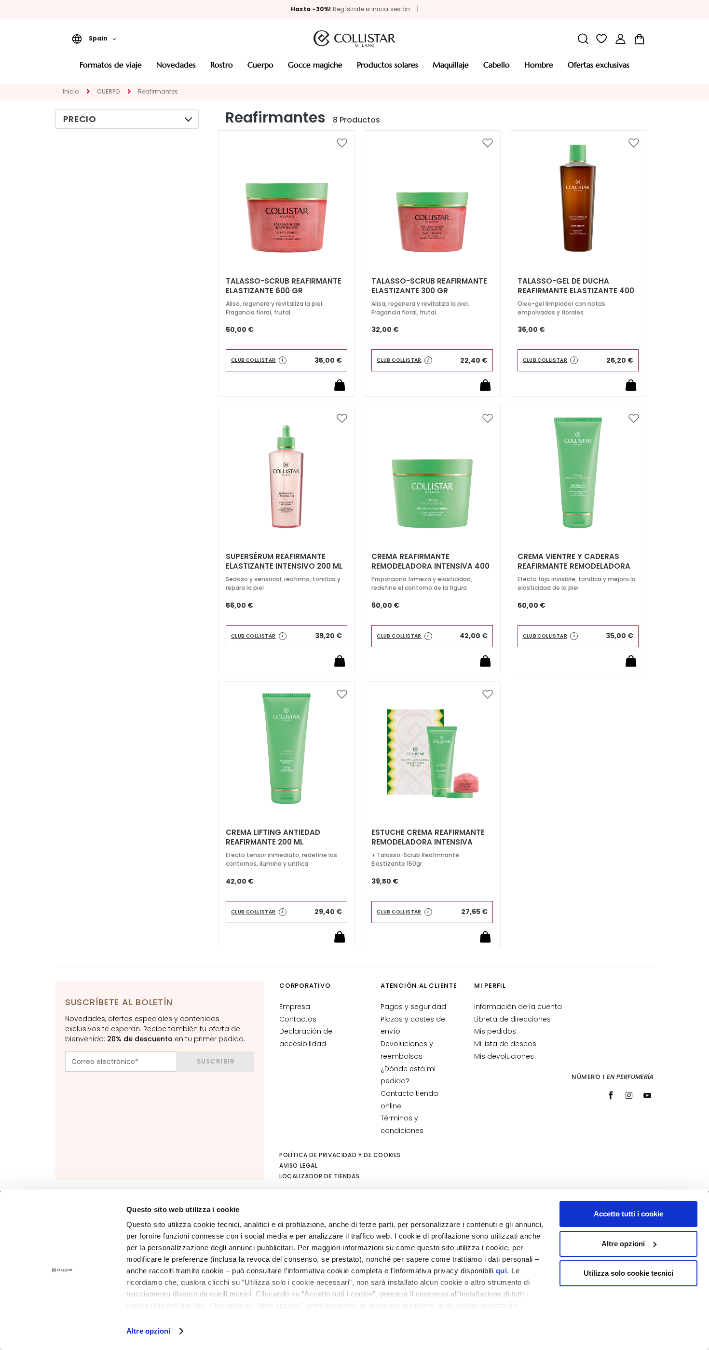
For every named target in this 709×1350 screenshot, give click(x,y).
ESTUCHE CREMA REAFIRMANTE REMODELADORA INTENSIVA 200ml (428, 842)
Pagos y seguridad (413, 1006)
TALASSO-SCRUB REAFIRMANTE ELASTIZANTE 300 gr (429, 286)
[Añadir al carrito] (339, 385)
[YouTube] (647, 1095)
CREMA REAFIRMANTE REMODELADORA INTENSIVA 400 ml (430, 566)
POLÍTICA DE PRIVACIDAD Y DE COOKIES (340, 1155)
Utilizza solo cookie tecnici (628, 1273)
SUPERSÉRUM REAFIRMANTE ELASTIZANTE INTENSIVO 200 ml (284, 561)
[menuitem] (110, 68)
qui (501, 1271)
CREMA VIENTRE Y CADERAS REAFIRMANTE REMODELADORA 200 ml (574, 566)
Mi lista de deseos (505, 1044)
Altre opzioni (148, 1331)
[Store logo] (354, 38)
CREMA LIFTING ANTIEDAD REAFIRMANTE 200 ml (273, 837)
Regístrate (348, 9)
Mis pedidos (495, 1031)
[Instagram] (629, 1095)
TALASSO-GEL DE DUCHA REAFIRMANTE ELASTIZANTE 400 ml (576, 290)
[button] (94, 38)
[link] (620, 39)
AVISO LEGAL (298, 1165)
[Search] (583, 39)
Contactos (297, 1019)
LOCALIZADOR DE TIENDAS (319, 1176)
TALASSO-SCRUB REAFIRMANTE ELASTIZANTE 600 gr (283, 286)
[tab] (127, 119)
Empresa (294, 1006)
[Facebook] (610, 1095)
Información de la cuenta (518, 1006)
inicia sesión (390, 9)
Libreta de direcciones (512, 1019)
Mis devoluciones (504, 1056)
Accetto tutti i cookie (628, 1214)
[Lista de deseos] (602, 39)
